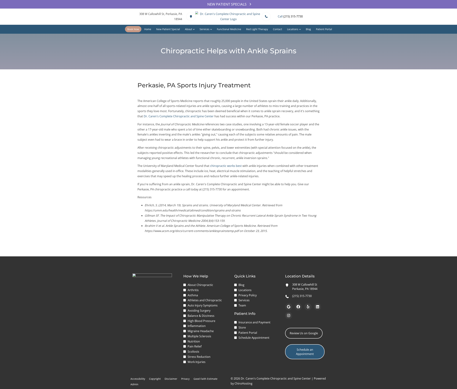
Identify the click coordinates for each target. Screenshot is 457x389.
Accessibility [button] (137, 378)
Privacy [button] (185, 378)
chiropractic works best (226, 166)
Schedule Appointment (253, 338)
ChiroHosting (243, 383)
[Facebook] (298, 306)
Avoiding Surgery (199, 311)
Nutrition (194, 341)
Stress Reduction (199, 357)
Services (204, 29)
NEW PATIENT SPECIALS (227, 4)
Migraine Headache (201, 331)
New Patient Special (168, 29)
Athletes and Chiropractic (205, 300)
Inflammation (197, 326)
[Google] (288, 306)
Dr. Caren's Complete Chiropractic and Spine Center (179, 116)
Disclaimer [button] (171, 378)
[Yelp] (308, 306)
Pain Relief (195, 346)
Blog (308, 29)
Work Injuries (196, 362)
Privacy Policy (247, 295)
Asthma (193, 295)
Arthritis (193, 290)
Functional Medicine (229, 29)
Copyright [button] (155, 378)
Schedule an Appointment (305, 352)
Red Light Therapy (257, 29)
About (188, 29)
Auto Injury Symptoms (203, 305)
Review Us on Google (304, 333)
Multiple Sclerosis (199, 336)
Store (242, 327)
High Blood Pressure (201, 321)
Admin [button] (134, 384)
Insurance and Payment (254, 322)
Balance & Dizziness (201, 316)
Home (147, 29)
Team (242, 305)
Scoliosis (193, 352)
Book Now (133, 29)
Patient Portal (324, 29)
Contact (277, 29)
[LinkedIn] (317, 306)
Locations (292, 29)
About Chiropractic (200, 285)
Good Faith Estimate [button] (205, 378)
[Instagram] (288, 315)
